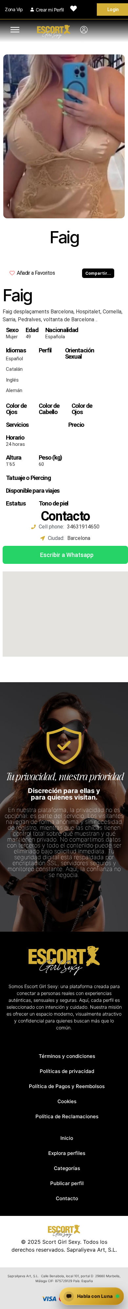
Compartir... (98, 273)
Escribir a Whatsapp (67, 554)
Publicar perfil (67, 1183)
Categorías (67, 1168)
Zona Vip (14, 9)
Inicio (66, 1138)
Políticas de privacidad (67, 1071)
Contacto (67, 1198)
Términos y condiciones (67, 1056)
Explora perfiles (66, 1153)
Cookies (66, 1101)
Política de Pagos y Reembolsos (67, 1086)
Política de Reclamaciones (66, 1116)
